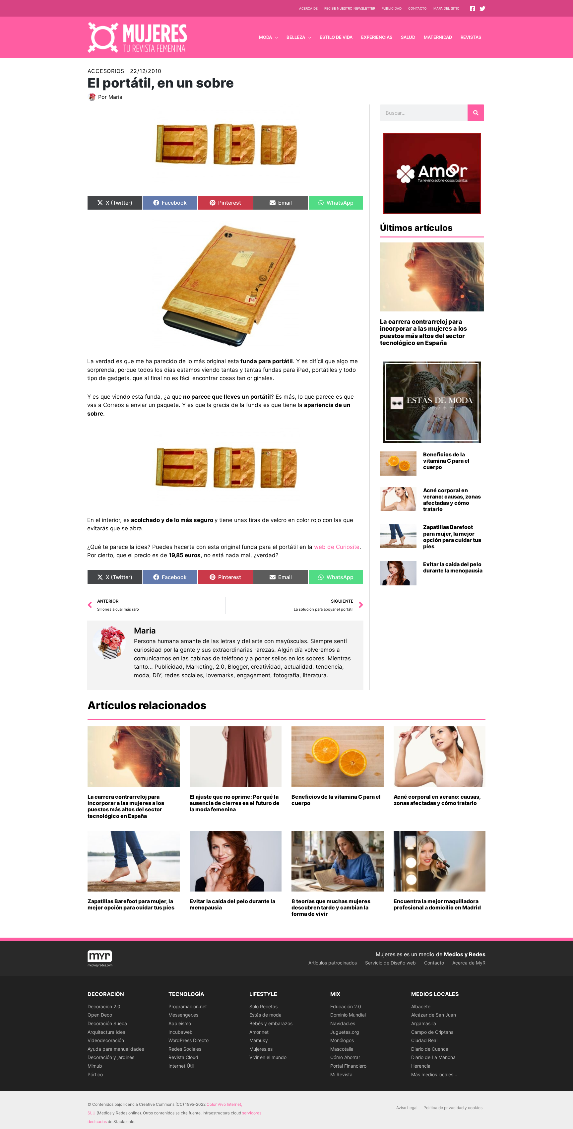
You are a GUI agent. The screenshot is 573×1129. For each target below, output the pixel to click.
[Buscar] (476, 112)
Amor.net (259, 1032)
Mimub (95, 1066)
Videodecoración (106, 1040)
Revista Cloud (183, 1057)
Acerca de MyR (468, 962)
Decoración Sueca (107, 1023)
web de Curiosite (336, 547)
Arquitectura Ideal (107, 1032)
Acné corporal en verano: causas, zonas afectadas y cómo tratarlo (452, 500)
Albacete (420, 1006)
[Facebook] (473, 9)
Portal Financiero (348, 1066)
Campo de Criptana (432, 1032)
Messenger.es (183, 1015)
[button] (275, 37)
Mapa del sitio (446, 8)
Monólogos (342, 1040)
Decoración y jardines (111, 1057)
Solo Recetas (263, 1006)
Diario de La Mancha (433, 1057)
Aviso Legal (406, 1107)
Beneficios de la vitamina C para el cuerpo (446, 460)
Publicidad (392, 8)
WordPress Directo (188, 1040)
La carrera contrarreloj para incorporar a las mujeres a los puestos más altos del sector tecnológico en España (423, 332)
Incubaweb (180, 1032)
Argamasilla (423, 1023)
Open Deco (100, 1015)
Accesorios (106, 71)
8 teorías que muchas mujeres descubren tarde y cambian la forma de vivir (330, 907)
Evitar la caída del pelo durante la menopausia (452, 567)
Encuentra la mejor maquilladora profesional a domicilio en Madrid (437, 904)
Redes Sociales (184, 1049)
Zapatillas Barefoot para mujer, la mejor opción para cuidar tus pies (452, 537)
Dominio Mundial (348, 1015)
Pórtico (95, 1074)
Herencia (420, 1066)
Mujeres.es (261, 1049)
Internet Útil (181, 1066)
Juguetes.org (344, 1032)
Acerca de (308, 8)
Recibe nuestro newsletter (349, 8)
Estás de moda (265, 1015)
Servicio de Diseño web (390, 962)
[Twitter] (482, 9)
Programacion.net (187, 1006)
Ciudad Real (424, 1040)
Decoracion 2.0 (104, 1006)
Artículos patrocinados (332, 962)
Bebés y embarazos (270, 1023)
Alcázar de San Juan (433, 1015)
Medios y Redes (464, 954)
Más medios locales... (434, 1074)
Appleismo (179, 1023)
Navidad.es (342, 1023)
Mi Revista (341, 1074)
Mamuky (258, 1040)
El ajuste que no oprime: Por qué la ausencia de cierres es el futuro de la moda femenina (235, 803)
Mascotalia (341, 1049)
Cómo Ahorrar (345, 1057)
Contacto (417, 8)
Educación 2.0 (345, 1006)
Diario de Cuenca (429, 1049)
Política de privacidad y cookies (452, 1107)
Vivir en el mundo (267, 1057)
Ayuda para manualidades (116, 1049)
